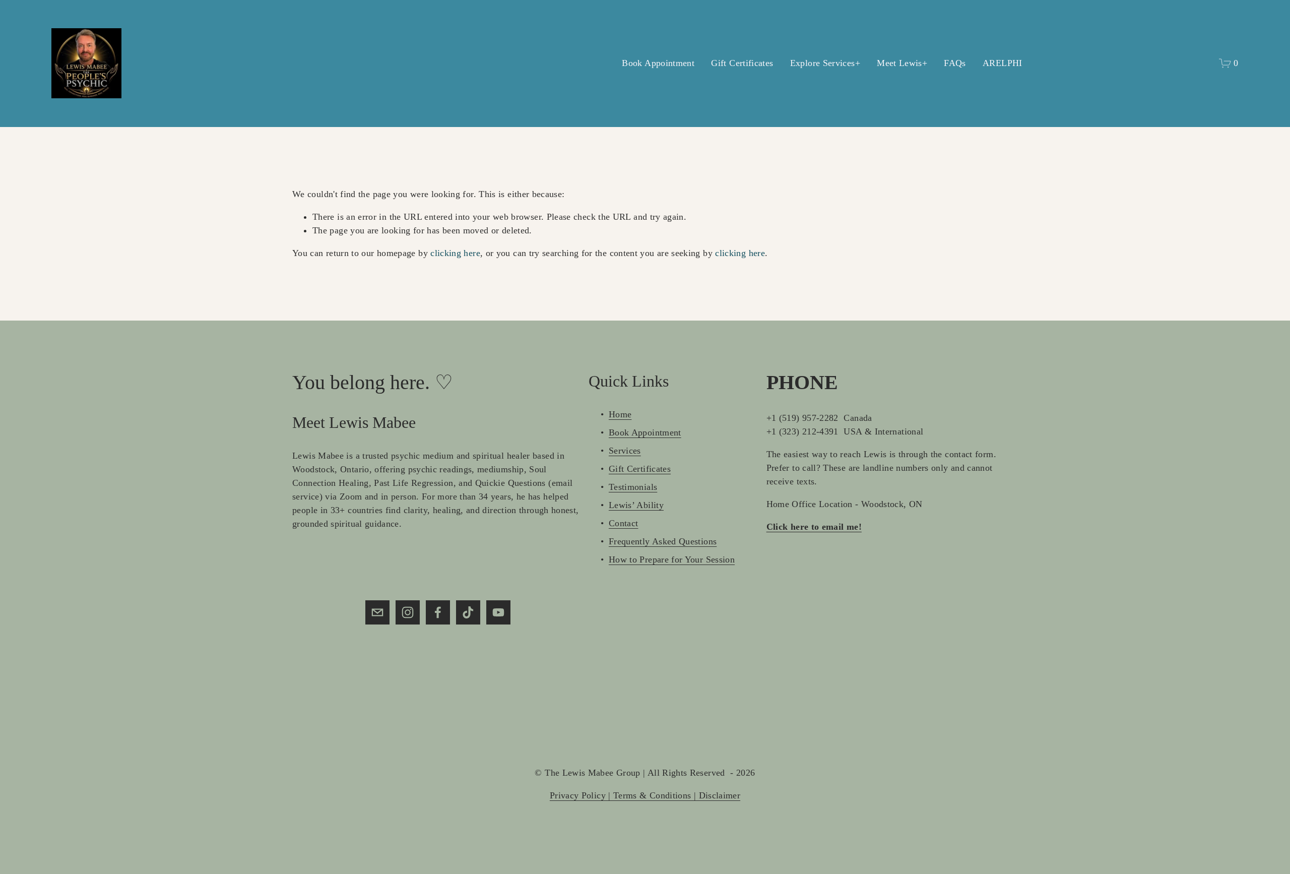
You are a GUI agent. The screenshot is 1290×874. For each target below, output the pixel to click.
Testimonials (633, 487)
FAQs (954, 63)
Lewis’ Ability (636, 505)
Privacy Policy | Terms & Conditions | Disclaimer (645, 795)
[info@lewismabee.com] (377, 612)
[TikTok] (468, 612)
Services (625, 451)
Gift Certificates (742, 63)
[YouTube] (498, 612)
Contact (623, 523)
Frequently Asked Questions (663, 541)
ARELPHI (1002, 63)
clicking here (455, 253)
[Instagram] (408, 612)
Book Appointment (658, 63)
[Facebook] (438, 612)
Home (620, 414)
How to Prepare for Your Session (672, 559)
